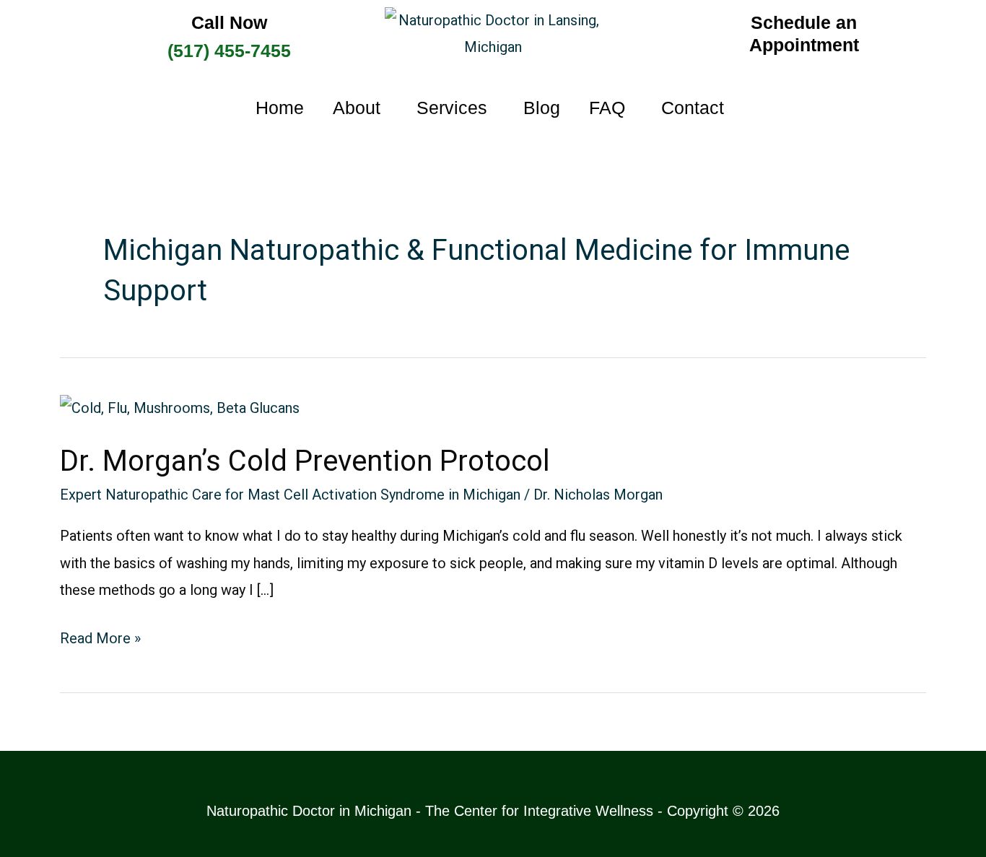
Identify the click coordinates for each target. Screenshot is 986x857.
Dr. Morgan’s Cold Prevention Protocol (305, 461)
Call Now (229, 22)
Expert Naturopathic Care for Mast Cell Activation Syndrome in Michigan (290, 494)
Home (280, 107)
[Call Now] (89, 40)
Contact (692, 107)
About (356, 107)
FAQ (607, 107)
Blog (541, 107)
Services (451, 107)
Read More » (100, 636)
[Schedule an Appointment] (667, 34)
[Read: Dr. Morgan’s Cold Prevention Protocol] (180, 407)
